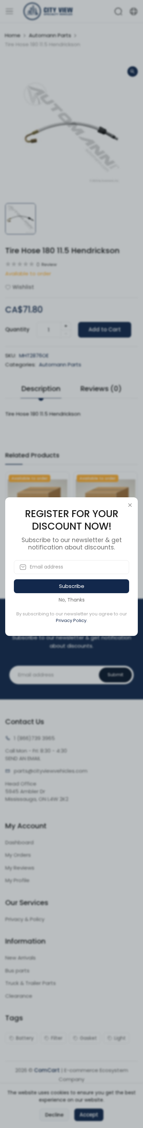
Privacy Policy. (71, 620)
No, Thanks (72, 599)
